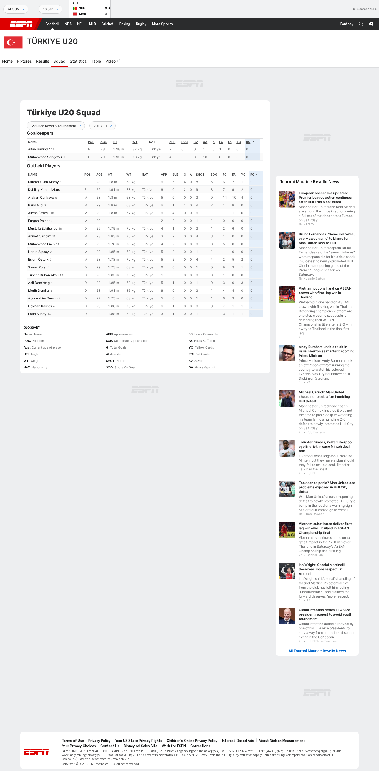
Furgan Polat (38, 221)
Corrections (200, 746)
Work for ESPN (174, 746)
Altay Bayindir (39, 149)
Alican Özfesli (38, 213)
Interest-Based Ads (238, 741)
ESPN (21, 24)
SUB (184, 142)
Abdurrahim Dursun (43, 298)
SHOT (200, 174)
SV (196, 142)
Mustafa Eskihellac (42, 228)
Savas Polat (37, 267)
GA (205, 142)
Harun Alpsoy (38, 252)
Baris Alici (35, 205)
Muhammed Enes (41, 244)
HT (115, 142)
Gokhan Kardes (40, 306)
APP (172, 142)
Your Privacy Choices (79, 746)
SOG (214, 174)
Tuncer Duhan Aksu (43, 275)
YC (238, 142)
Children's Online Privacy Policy (192, 741)
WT (134, 142)
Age (103, 142)
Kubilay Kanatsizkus (44, 190)
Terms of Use (73, 741)
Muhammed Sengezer (45, 157)
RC (248, 142)
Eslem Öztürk (38, 259)
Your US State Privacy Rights (138, 741)
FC (221, 142)
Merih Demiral (39, 290)
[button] (361, 24)
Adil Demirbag (39, 283)
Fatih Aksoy (37, 314)
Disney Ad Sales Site (140, 746)
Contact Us (109, 746)
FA (230, 142)
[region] (145, 149)
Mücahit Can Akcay (43, 182)
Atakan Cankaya (41, 197)
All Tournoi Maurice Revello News (317, 651)
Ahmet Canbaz (39, 236)
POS (91, 142)
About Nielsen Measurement (282, 741)
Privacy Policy (99, 741)
